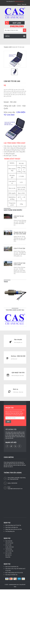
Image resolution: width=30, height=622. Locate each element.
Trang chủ (7, 47)
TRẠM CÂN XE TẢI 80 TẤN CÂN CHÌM (20, 233)
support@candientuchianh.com (15, 488)
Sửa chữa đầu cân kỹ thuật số (9, 542)
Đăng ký (19, 4)
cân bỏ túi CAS (20, 91)
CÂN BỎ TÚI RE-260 (18, 93)
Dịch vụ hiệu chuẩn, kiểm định (9, 546)
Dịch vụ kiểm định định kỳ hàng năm (8, 555)
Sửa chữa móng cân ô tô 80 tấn (13, 525)
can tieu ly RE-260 (11, 91)
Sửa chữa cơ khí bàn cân (11, 527)
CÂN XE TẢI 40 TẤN (19, 216)
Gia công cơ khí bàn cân (11, 574)
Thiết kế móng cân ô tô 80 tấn (9, 550)
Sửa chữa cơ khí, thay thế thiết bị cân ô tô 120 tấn (15, 569)
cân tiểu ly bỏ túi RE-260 (17, 94)
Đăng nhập (24, 4)
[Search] (24, 30)
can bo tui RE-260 (9, 89)
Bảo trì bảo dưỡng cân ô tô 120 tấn (14, 572)
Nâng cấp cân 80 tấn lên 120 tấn (13, 529)
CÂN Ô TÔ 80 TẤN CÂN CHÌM (19, 263)
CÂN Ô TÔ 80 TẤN (19, 248)
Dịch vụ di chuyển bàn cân (11, 566)
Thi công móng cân (10, 531)
